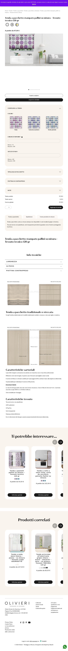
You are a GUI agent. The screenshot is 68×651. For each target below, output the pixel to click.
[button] (28, 89)
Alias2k (51, 644)
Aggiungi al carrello (55, 207)
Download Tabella (11, 384)
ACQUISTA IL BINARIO (34, 99)
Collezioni (38, 602)
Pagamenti (54, 606)
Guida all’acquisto (40, 608)
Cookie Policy (8, 624)
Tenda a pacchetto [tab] (13, 216)
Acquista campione (34, 95)
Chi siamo (53, 602)
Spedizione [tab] (29, 216)
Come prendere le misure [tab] (47, 216)
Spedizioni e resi (55, 604)
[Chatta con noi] (65, 646)
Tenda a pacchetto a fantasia (31, 10)
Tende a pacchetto (18, 10)
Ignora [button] (34, 4)
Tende (10, 10)
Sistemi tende (39, 604)
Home (6, 10)
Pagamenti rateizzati (56, 608)
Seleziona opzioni (17, 495)
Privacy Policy (9, 622)
